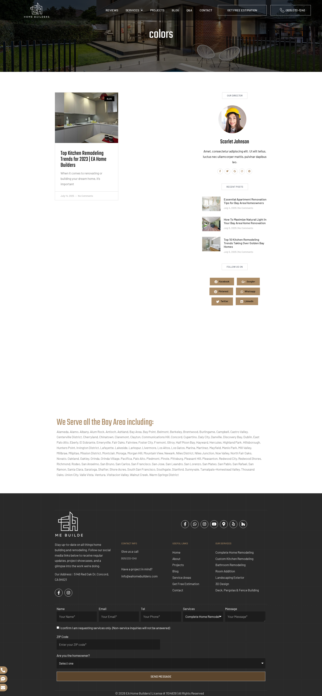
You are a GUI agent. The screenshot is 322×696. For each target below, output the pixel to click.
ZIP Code (62, 636)
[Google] (235, 171)
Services (132, 10)
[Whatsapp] (195, 524)
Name (61, 609)
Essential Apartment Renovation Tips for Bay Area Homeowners (245, 201)
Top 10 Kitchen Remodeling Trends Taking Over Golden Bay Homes (244, 243)
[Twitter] (227, 171)
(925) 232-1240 (129, 558)
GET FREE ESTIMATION (242, 10)
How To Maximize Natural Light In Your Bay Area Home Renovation (245, 221)
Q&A (189, 10)
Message (231, 609)
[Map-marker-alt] (224, 524)
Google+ (250, 281)
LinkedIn (248, 301)
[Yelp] (233, 524)
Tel (143, 609)
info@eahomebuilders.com (139, 576)
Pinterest (223, 291)
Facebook (223, 281)
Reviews (112, 10)
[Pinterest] (249, 171)
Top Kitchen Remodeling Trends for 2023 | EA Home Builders (83, 159)
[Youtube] (214, 524)
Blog (175, 10)
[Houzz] (243, 524)
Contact (206, 10)
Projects (157, 10)
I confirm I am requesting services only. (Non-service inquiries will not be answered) (115, 628)
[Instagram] (242, 171)
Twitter (224, 301)
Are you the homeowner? (73, 655)
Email (102, 609)
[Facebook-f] (220, 171)
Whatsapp (249, 291)
